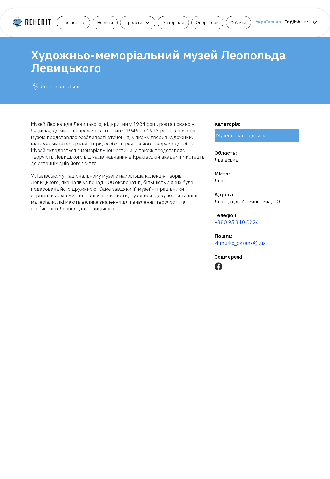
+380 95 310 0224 (237, 222)
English (292, 21)
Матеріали (173, 22)
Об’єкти (238, 22)
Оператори (207, 22)
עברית (310, 21)
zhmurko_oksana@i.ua (240, 243)
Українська (268, 21)
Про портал (73, 22)
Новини (105, 22)
